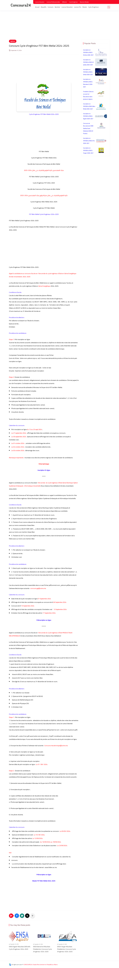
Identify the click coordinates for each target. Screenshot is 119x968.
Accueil (37, 7)
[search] (108, 7)
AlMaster (64, 2)
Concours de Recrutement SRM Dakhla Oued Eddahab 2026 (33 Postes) (88, 128)
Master (84, 7)
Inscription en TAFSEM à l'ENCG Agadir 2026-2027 (88, 116)
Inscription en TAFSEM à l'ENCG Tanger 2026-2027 (88, 150)
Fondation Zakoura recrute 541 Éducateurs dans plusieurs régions (88, 95)
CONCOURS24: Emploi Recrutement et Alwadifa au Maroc (41, 964)
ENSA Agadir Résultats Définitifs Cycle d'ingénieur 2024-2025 (19, 947)
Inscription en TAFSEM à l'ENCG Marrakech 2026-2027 (88, 83)
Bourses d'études (84, 2)
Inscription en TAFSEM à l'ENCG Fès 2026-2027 (89, 141)
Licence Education (39, 2)
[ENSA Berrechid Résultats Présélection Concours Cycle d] (44, 936)
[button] (17, 915)
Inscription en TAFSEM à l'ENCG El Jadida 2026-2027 (88, 62)
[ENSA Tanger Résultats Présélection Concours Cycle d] (68, 936)
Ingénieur (12, 41)
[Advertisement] (59, 26)
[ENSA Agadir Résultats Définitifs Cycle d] (19, 936)
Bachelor (57, 7)
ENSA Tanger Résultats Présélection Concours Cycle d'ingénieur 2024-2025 (66, 949)
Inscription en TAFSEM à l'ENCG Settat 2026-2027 (88, 72)
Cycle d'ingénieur (73, 2)
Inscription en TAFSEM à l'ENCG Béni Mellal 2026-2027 (89, 106)
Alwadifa (43, 7)
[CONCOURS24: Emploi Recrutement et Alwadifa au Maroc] (21, 5)
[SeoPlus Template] (10, 964)
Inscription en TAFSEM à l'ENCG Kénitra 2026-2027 (88, 52)
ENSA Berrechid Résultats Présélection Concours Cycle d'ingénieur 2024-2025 (42, 949)
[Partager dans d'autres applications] (32, 915)
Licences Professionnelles (53, 2)
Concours (50, 7)
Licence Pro (77, 7)
